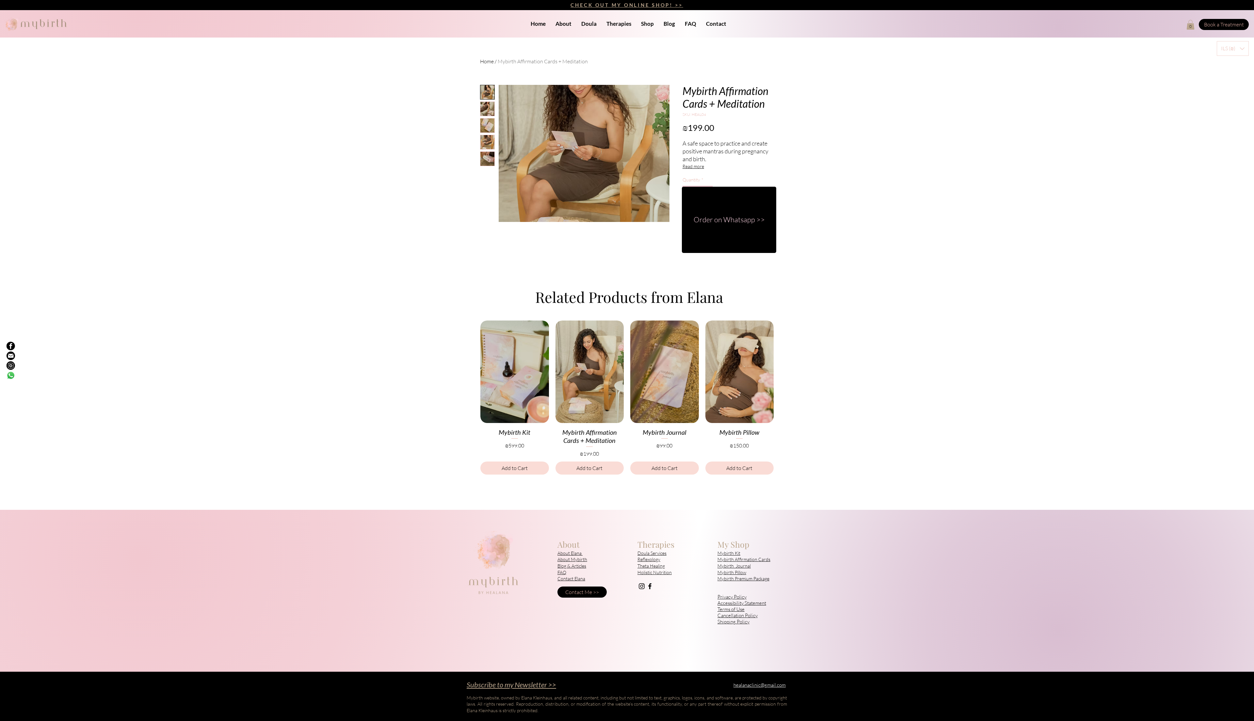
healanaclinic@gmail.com (759, 685)
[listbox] (1233, 48)
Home (487, 61)
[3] (11, 365)
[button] (1190, 25)
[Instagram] (642, 586)
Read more (693, 166)
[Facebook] (650, 586)
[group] (627, 397)
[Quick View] (514, 372)
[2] (11, 346)
